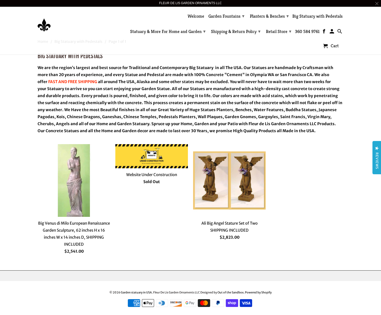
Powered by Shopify (258, 292)
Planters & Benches (269, 16)
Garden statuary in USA (136, 292)
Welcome (196, 16)
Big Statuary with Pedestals (317, 16)
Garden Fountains (226, 16)
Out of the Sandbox (230, 292)
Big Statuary (201, 67)
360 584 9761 (307, 31)
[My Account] (332, 32)
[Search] (340, 32)
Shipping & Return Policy (235, 31)
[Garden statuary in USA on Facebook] (324, 32)
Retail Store (278, 31)
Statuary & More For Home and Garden (168, 31)
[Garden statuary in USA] (74, 21)
